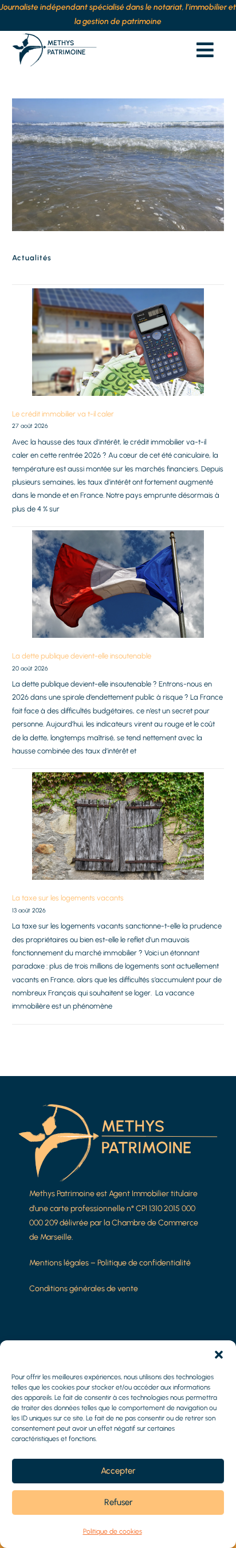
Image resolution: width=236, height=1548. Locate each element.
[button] (219, 1354)
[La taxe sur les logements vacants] (118, 826)
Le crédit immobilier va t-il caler (63, 414)
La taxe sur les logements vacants (68, 898)
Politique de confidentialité (144, 1263)
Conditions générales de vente (83, 1288)
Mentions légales (59, 1263)
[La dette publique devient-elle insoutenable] (118, 584)
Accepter (118, 1471)
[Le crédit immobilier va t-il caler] (118, 342)
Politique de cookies (112, 1531)
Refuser (118, 1502)
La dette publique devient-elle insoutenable (81, 656)
